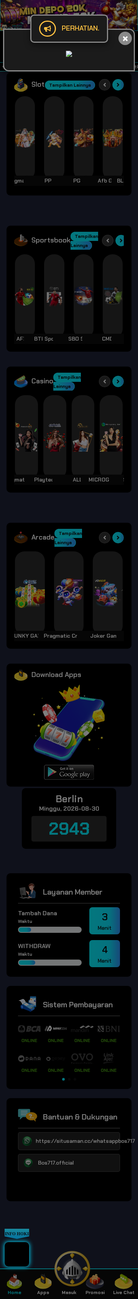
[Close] (125, 38)
